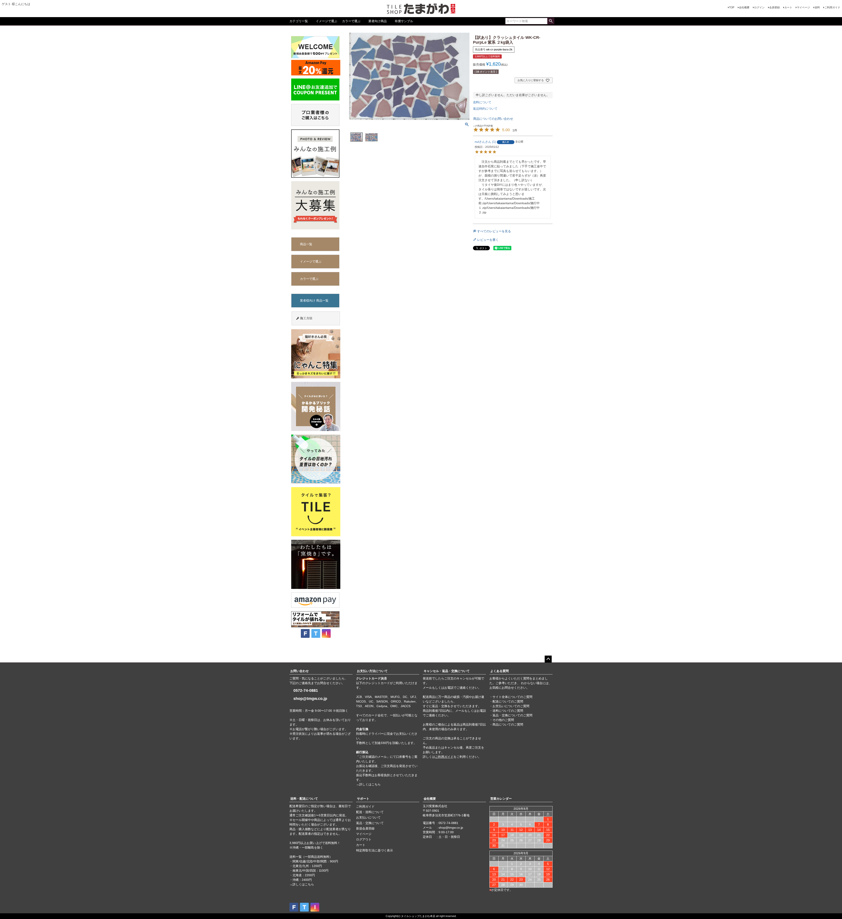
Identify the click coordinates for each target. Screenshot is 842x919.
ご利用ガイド (832, 7)
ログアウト (363, 839)
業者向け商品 (377, 21)
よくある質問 (499, 671)
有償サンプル (404, 21)
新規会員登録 (365, 828)
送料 (817, 7)
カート (788, 7)
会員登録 (774, 7)
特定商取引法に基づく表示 (374, 850)
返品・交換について (370, 823)
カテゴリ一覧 (298, 21)
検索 (550, 21)
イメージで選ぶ (326, 21)
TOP (731, 7)
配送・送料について (370, 812)
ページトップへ (548, 659)
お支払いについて (368, 817)
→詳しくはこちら (368, 784)
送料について (482, 102)
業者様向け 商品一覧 (314, 300)
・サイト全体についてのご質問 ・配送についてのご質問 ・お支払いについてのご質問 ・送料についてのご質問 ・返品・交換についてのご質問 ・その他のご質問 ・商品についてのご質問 (510, 710)
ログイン (759, 7)
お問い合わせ (299, 671)
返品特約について (485, 108)
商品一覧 (306, 244)
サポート (363, 798)
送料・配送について (304, 798)
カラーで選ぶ (351, 21)
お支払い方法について (372, 671)
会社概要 (744, 7)
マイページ (803, 7)
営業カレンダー (501, 798)
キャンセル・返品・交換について (447, 671)
